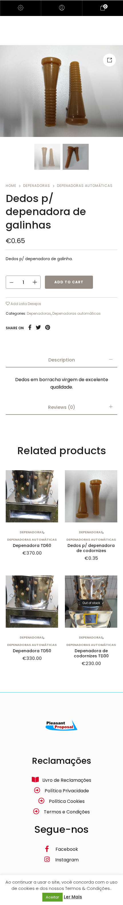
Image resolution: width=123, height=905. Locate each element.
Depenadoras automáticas (85, 185)
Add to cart (69, 282)
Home (11, 185)
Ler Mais (73, 897)
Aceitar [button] (52, 897)
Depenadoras (36, 185)
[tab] (61, 360)
